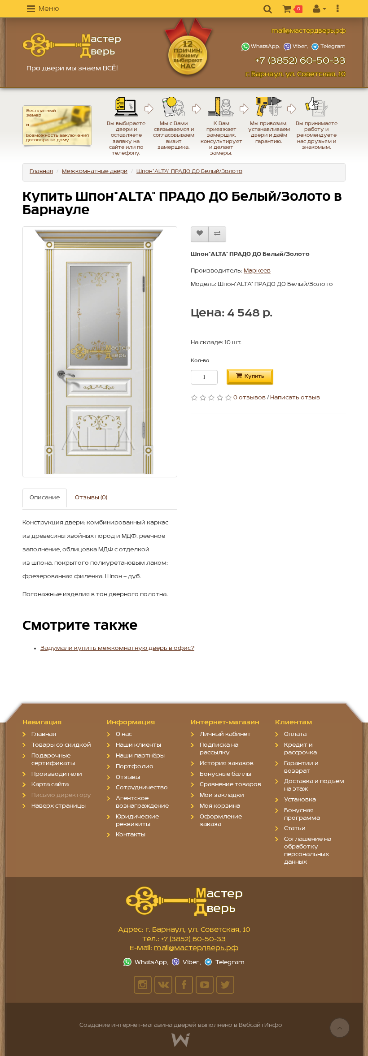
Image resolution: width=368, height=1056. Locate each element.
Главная (41, 171)
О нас (124, 734)
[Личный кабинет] (319, 9)
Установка (300, 799)
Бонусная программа (302, 814)
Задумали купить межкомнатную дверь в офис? (117, 648)
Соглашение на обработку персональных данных (307, 850)
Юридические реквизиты (137, 821)
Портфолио (134, 766)
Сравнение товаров (230, 784)
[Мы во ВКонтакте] (163, 985)
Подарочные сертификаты (53, 760)
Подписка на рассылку (219, 749)
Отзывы (128, 777)
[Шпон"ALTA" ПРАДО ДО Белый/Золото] (99, 351)
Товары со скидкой (61, 745)
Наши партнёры (140, 756)
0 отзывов (249, 397)
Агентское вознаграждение (142, 802)
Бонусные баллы (225, 774)
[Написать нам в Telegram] (328, 47)
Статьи (295, 828)
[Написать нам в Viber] (297, 47)
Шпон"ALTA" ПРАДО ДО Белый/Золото (189, 171)
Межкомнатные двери (94, 171)
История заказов (227, 763)
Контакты (130, 834)
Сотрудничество (142, 787)
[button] (42, 9)
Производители (56, 774)
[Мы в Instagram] (143, 985)
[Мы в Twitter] (225, 985)
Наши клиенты (138, 745)
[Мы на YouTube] (205, 985)
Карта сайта (50, 784)
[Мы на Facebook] (184, 985)
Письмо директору (61, 795)
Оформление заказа (221, 821)
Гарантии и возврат (301, 767)
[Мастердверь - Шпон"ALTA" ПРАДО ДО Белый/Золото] (71, 45)
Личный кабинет (225, 734)
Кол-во (200, 361)
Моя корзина (220, 806)
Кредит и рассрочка (300, 749)
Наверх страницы (58, 806)
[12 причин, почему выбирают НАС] (201, 47)
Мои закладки (222, 795)
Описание (45, 497)
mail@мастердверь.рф (309, 31)
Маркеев (257, 271)
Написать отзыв (295, 397)
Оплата (295, 734)
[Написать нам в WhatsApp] (262, 47)
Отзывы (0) (91, 497)
